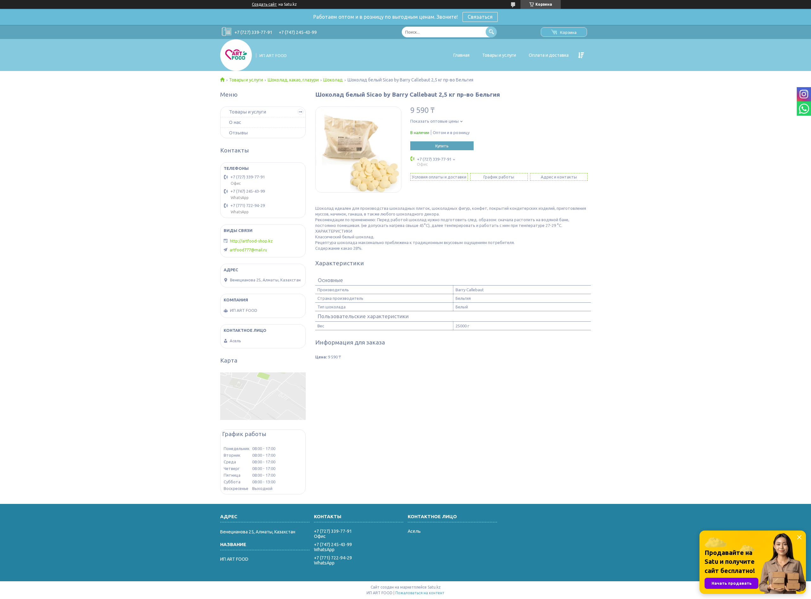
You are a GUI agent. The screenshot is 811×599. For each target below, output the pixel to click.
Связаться (480, 17)
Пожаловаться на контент (419, 593)
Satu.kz (434, 587)
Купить (442, 146)
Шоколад (333, 79)
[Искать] (491, 31)
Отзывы (238, 132)
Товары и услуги (499, 55)
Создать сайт (264, 4)
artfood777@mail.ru (248, 250)
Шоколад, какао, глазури (293, 79)
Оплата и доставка (549, 55)
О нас (235, 122)
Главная (461, 55)
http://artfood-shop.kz (251, 241)
